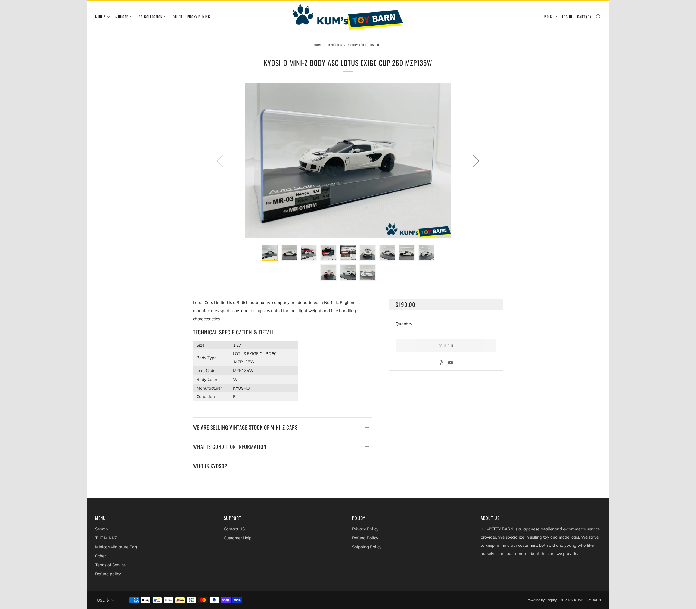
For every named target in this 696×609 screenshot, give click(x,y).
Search (101, 529)
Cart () (584, 16)
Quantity (404, 323)
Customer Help (237, 537)
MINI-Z (100, 16)
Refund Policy (365, 537)
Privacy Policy (365, 529)
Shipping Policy (366, 546)
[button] (270, 253)
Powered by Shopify (542, 600)
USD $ (547, 16)
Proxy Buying (198, 16)
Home (318, 45)
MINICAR (122, 16)
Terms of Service (110, 564)
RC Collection (151, 16)
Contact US (234, 529)
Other (177, 16)
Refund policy (108, 573)
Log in (567, 16)
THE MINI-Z (106, 537)
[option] (348, 160)
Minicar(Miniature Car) (116, 546)
